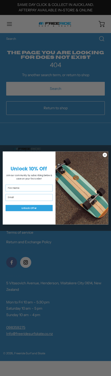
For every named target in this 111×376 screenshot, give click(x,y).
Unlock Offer (29, 208)
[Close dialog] (104, 155)
